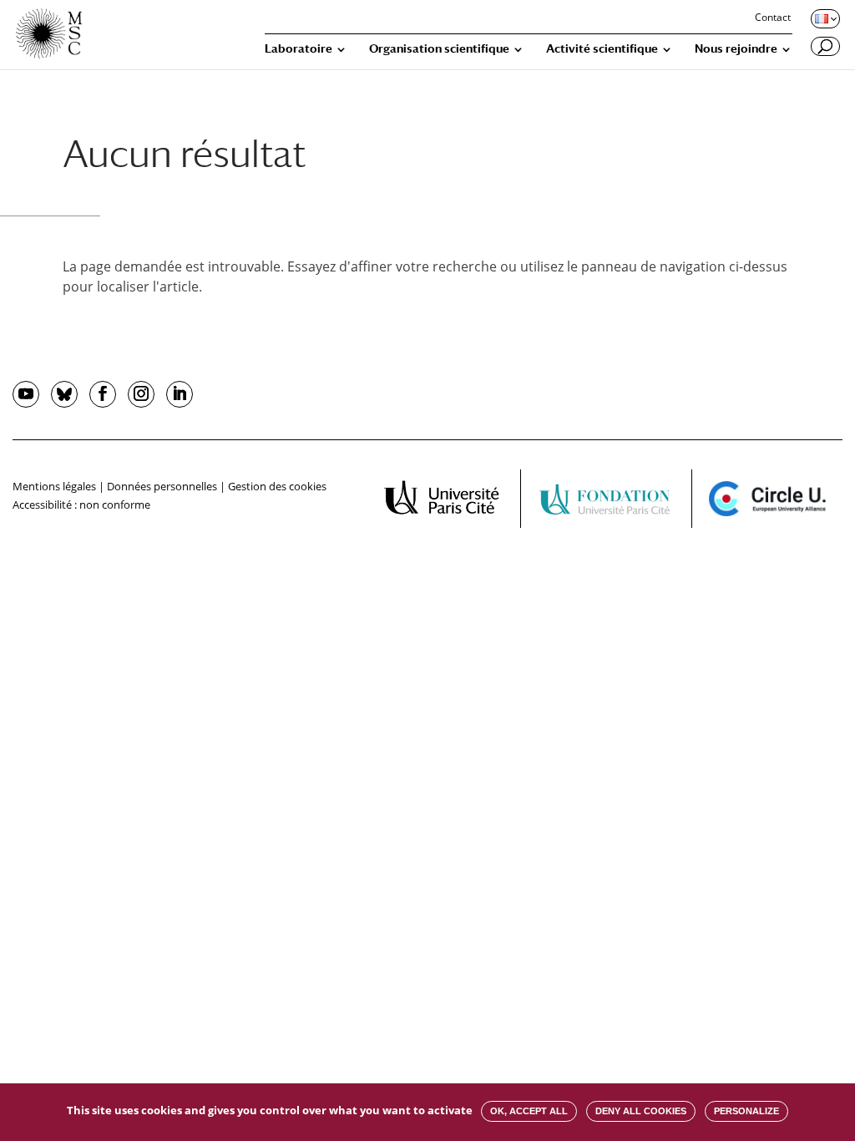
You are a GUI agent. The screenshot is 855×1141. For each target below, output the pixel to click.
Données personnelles (162, 486)
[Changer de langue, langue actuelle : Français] (824, 18)
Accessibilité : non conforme (81, 504)
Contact (773, 18)
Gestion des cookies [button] (277, 486)
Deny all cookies (640, 1111)
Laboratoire (298, 49)
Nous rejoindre (736, 49)
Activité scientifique (602, 49)
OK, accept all (529, 1111)
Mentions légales (54, 486)
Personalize (746, 1111)
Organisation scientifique (439, 49)
